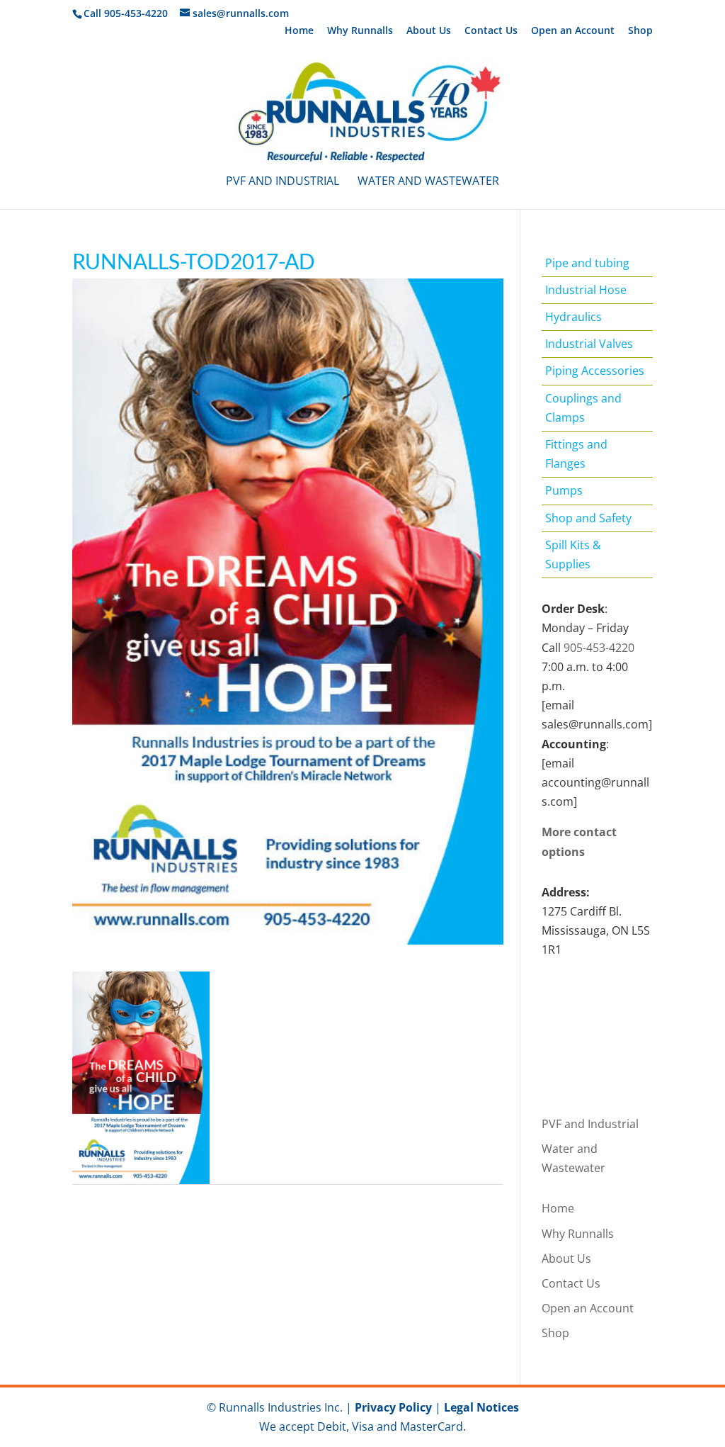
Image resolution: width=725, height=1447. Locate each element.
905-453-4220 (599, 647)
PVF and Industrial (282, 182)
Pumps (564, 490)
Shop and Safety (588, 518)
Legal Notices (481, 1407)
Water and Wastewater (428, 182)
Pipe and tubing (587, 263)
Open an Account (573, 31)
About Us (428, 31)
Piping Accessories (594, 370)
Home (299, 31)
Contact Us (491, 31)
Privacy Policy (393, 1407)
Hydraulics (573, 317)
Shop (640, 31)
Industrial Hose (586, 290)
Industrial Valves (589, 343)
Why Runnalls (360, 31)
